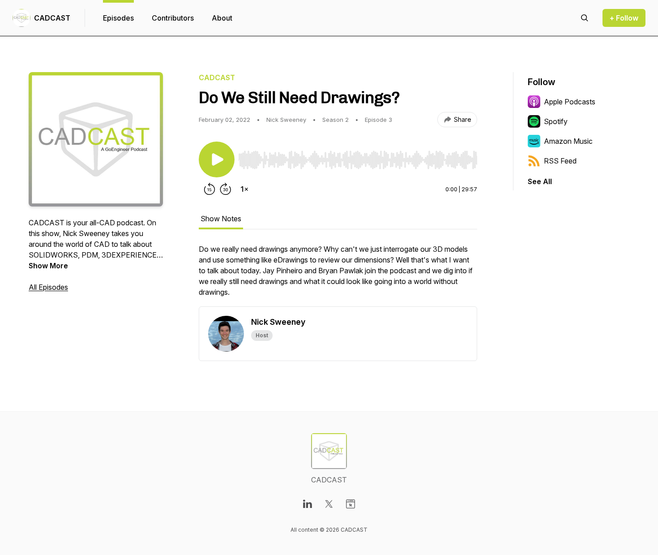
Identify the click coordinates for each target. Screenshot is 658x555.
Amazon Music (568, 141)
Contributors (173, 17)
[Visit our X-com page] (329, 503)
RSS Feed (560, 160)
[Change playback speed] (244, 189)
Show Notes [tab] (221, 218)
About (222, 17)
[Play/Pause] (217, 159)
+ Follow (624, 17)
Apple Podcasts (569, 101)
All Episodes (48, 287)
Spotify (556, 121)
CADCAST (52, 17)
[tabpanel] (338, 275)
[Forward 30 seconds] (225, 189)
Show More (48, 265)
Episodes (118, 17)
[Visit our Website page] (350, 503)
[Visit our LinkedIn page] (307, 503)
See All (540, 181)
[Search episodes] (584, 18)
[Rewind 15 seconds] (209, 189)
